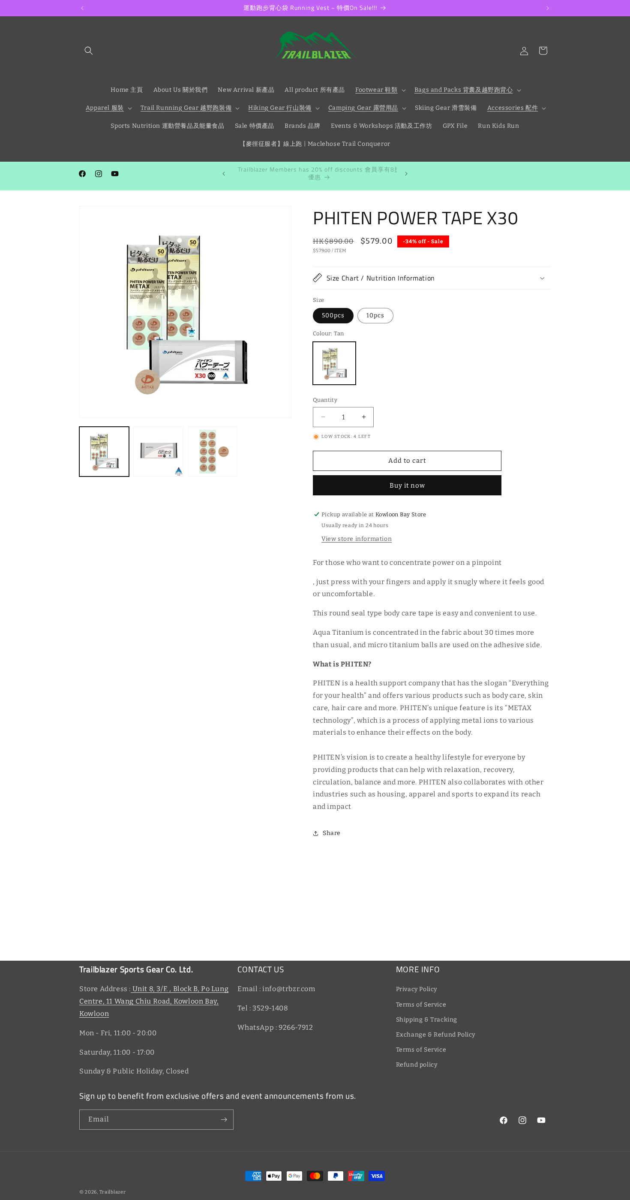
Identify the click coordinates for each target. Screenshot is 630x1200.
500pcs (333, 315)
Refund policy (417, 1064)
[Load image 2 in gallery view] (158, 451)
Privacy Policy (416, 989)
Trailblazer (112, 1192)
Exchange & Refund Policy (435, 1034)
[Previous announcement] (82, 8)
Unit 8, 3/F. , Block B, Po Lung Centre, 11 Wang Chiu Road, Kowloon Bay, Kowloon (153, 1001)
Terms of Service (421, 1004)
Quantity (325, 400)
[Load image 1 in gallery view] (104, 451)
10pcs (375, 315)
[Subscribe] (223, 1120)
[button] (88, 50)
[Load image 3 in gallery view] (212, 451)
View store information (356, 539)
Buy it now (407, 485)
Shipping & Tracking (426, 1019)
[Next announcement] (547, 8)
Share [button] (332, 833)
